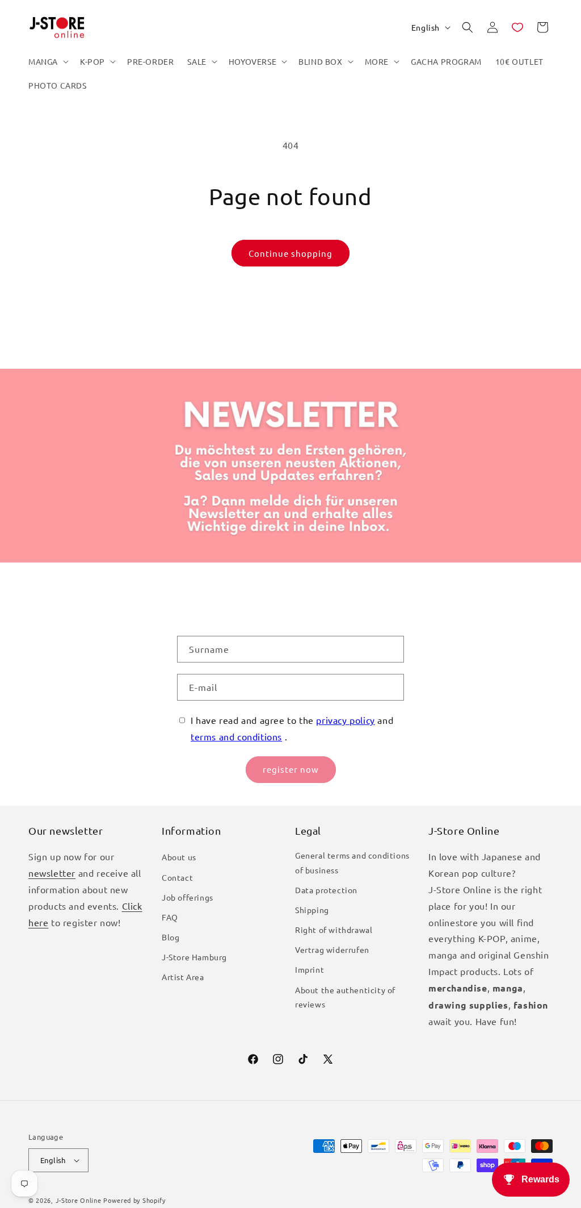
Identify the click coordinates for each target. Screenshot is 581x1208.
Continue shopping (290, 253)
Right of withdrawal (333, 929)
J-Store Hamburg (194, 957)
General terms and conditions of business (352, 862)
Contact (177, 877)
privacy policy (345, 720)
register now (291, 769)
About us (179, 857)
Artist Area (183, 977)
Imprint (309, 969)
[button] (47, 61)
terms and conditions (236, 736)
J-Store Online (79, 1200)
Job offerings (187, 897)
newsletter (51, 872)
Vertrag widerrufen (332, 949)
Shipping (312, 910)
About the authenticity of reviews (345, 997)
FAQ (170, 917)
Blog (170, 937)
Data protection (326, 890)
